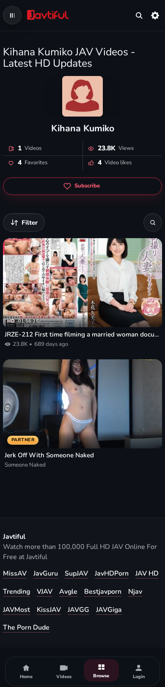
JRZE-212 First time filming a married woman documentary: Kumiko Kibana (82, 334)
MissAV (15, 573)
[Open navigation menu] (12, 15)
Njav (135, 591)
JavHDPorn (112, 573)
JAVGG (78, 609)
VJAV (44, 591)
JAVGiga (109, 609)
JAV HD (147, 573)
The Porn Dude (26, 627)
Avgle (68, 591)
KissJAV (49, 609)
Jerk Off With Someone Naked (49, 455)
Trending (16, 591)
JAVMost (16, 609)
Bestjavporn (102, 591)
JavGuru (45, 573)
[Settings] (155, 15)
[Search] (152, 222)
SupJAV (76, 573)
